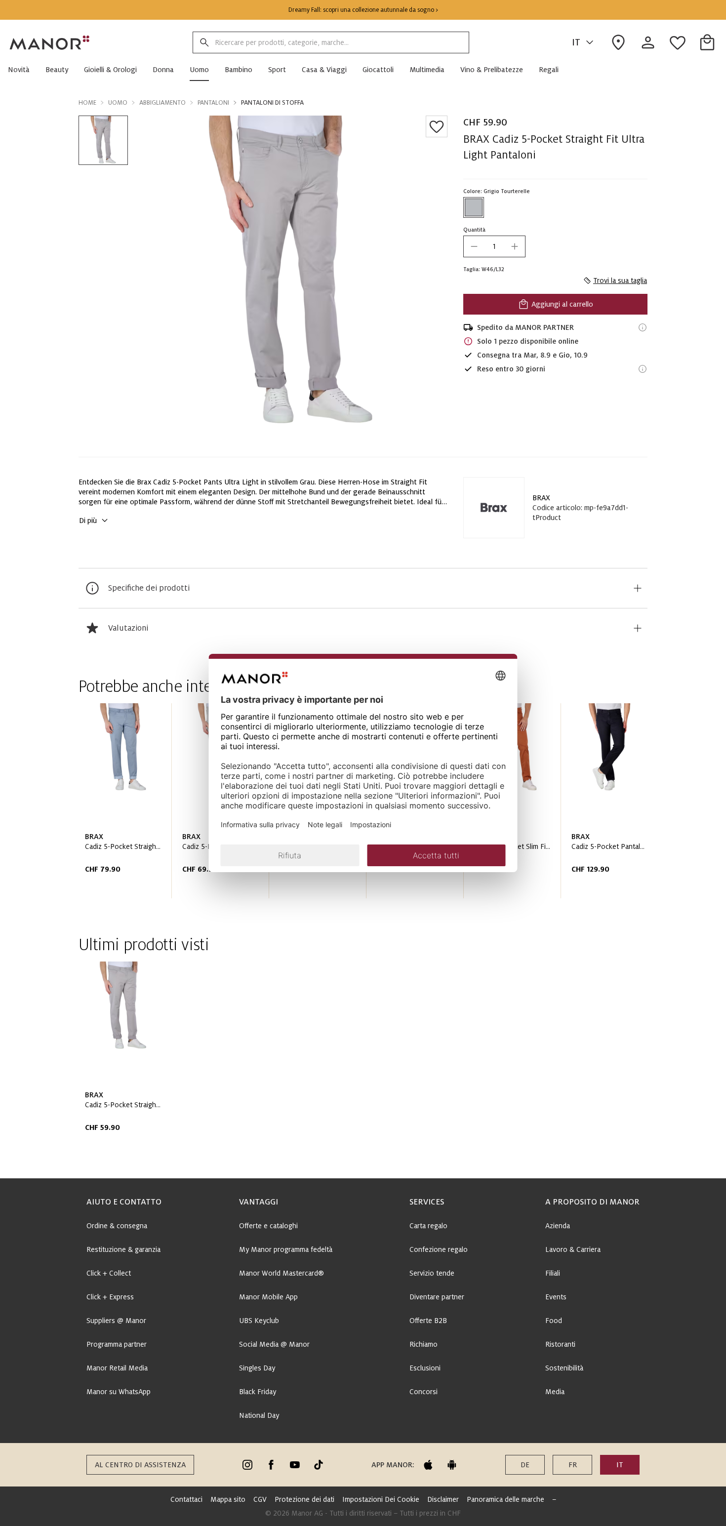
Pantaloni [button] (213, 102)
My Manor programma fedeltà (285, 1249)
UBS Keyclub (259, 1321)
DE (525, 1465)
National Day (259, 1415)
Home (87, 102)
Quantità (474, 230)
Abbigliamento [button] (162, 102)
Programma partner (116, 1344)
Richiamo (423, 1344)
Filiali (552, 1273)
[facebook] (271, 1465)
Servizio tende (431, 1273)
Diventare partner (436, 1297)
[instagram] (247, 1465)
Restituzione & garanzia (123, 1249)
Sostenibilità (564, 1368)
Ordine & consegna (116, 1226)
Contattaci (186, 1499)
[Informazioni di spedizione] (642, 327)
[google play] (452, 1465)
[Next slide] (612, 804)
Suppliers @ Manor (116, 1321)
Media (555, 1392)
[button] (23, 69)
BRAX (541, 498)
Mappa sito (227, 1499)
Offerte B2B (428, 1321)
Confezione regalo (438, 1249)
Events (555, 1297)
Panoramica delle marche (505, 1499)
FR (572, 1465)
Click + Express (110, 1297)
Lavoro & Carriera (573, 1249)
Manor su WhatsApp (118, 1392)
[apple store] (428, 1465)
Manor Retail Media (117, 1368)
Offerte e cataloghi (268, 1226)
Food (553, 1321)
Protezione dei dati (304, 1499)
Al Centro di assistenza (140, 1465)
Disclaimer (443, 1499)
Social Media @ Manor (274, 1344)
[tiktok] (318, 1465)
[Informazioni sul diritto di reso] (642, 369)
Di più (88, 520)
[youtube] (295, 1465)
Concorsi (423, 1392)
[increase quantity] (514, 246)
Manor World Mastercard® (281, 1273)
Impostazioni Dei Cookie (380, 1499)
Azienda (557, 1226)
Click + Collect (108, 1273)
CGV (260, 1499)
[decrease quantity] (474, 246)
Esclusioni (425, 1368)
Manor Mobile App (268, 1297)
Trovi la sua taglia (620, 280)
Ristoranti (560, 1344)
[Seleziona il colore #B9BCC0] (474, 207)
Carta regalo (428, 1226)
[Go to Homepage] (50, 42)
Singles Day (257, 1368)
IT (576, 42)
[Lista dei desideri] (436, 126)
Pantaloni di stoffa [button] (272, 102)
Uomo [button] (117, 102)
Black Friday (257, 1392)
